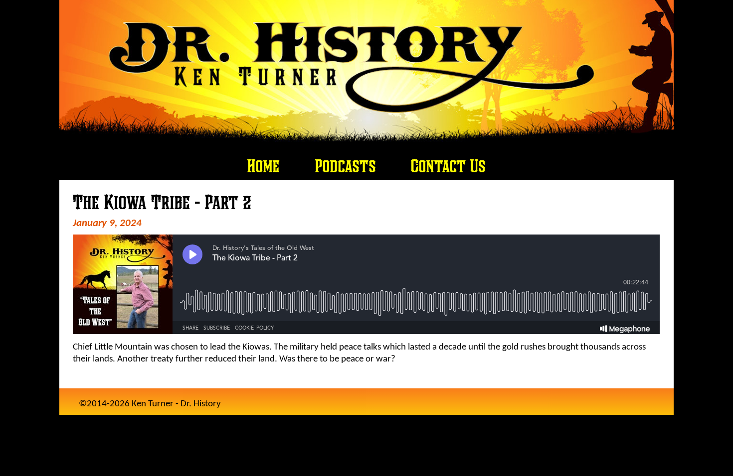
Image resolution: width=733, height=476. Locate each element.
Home (263, 166)
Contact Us (448, 166)
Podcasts (345, 166)
